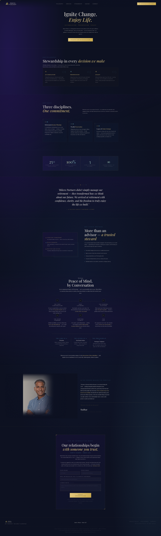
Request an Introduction (80, 39)
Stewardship (78, 3)
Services (68, 3)
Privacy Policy (134, 521)
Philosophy (59, 3)
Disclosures (144, 521)
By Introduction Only (146, 3)
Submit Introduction (80, 495)
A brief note (67, 483)
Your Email (85, 470)
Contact (153, 521)
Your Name (64, 470)
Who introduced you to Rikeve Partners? (75, 476)
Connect (95, 3)
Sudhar (87, 3)
